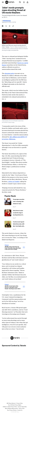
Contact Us (19, 410)
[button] (2, 2)
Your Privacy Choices (12, 410)
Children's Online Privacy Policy (10, 406)
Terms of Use (21, 408)
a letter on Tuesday (14, 181)
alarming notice (9, 73)
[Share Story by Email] (9, 26)
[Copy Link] (13, 26)
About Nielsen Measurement (11, 408)
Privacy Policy (19, 403)
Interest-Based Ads (22, 406)
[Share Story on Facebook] (2, 26)
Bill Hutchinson (7, 20)
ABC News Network (11, 403)
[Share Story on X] (6, 26)
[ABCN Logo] (9, 2)
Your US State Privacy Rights (14, 405)
